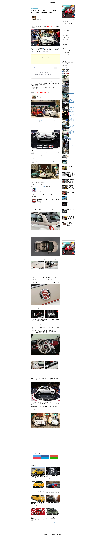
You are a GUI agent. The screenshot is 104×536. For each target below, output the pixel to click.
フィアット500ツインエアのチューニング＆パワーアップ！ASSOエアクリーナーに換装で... (71, 119)
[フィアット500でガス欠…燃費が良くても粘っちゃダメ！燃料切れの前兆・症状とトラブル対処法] (65, 144)
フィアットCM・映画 (65, 54)
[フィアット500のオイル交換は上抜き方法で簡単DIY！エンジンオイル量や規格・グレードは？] (65, 150)
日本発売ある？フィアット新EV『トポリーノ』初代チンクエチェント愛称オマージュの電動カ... (71, 95)
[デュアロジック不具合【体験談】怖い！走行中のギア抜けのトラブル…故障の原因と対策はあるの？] (65, 102)
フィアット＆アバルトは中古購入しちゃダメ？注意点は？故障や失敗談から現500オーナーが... (71, 131)
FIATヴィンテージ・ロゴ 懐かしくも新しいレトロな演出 (43, 74)
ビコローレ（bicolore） (56, 204)
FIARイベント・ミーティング (66, 23)
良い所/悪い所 (65, 44)
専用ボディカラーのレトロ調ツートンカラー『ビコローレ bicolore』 (44, 72)
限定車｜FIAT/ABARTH (66, 50)
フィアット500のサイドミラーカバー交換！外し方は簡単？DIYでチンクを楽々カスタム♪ (71, 77)
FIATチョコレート (65, 61)
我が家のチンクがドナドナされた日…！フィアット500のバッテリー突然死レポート (71, 125)
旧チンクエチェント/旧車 (66, 28)
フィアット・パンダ (65, 52)
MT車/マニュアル (65, 46)
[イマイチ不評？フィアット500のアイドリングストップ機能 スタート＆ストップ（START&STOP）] (65, 114)
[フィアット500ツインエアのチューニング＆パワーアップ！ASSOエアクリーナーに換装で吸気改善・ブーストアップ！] (65, 120)
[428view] (38, 474)
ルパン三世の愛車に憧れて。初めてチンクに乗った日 (70, 167)
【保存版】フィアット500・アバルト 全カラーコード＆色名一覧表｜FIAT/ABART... (71, 71)
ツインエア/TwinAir (65, 33)
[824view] (53, 474)
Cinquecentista (52, 2)
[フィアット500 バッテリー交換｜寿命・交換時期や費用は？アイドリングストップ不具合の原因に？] (65, 84)
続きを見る (38, 19)
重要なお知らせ (65, 65)
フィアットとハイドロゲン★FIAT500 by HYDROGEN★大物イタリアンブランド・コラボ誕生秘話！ (70, 211)
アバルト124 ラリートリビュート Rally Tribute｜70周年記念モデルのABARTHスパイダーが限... (52, 490)
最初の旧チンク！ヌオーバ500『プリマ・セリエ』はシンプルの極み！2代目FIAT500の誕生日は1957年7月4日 (71, 174)
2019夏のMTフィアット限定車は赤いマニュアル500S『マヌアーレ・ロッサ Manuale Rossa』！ (38, 517)
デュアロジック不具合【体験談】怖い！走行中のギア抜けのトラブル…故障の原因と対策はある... (71, 101)
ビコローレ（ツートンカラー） (47, 48)
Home (45, 529)
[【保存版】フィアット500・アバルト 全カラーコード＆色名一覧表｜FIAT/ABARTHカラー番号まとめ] (65, 71)
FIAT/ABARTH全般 (65, 63)
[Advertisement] (45, 444)
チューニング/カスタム (66, 35)
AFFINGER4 (59, 534)
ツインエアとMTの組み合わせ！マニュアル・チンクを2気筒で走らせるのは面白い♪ (45, 522)
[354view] (38, 501)
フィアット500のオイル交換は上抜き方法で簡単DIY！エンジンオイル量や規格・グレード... (71, 150)
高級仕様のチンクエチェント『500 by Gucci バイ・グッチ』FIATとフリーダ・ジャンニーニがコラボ (70, 204)
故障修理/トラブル (65, 37)
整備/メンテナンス (65, 39)
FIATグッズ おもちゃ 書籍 (66, 59)
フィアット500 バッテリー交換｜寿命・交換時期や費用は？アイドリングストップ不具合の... (71, 83)
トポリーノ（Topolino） (41, 120)
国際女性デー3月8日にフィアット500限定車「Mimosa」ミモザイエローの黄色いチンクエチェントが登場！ (38, 476)
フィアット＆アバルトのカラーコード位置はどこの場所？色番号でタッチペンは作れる (71, 89)
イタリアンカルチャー (66, 21)
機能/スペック (65, 48)
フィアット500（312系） (66, 30)
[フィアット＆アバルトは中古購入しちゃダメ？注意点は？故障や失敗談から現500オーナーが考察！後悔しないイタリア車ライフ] (65, 132)
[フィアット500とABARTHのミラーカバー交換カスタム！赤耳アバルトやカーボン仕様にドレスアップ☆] (65, 138)
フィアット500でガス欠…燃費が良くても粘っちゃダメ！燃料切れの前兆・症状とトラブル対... (71, 144)
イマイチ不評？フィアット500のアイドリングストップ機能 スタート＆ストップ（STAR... (71, 113)
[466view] (53, 501)
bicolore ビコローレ (41, 158)
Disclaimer (55, 529)
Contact (58, 529)
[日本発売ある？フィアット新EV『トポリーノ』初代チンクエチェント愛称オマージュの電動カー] (65, 96)
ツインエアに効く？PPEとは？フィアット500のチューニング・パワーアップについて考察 (71, 107)
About (48, 529)
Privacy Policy (51, 529)
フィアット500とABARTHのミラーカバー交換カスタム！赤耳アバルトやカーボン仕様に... (71, 137)
